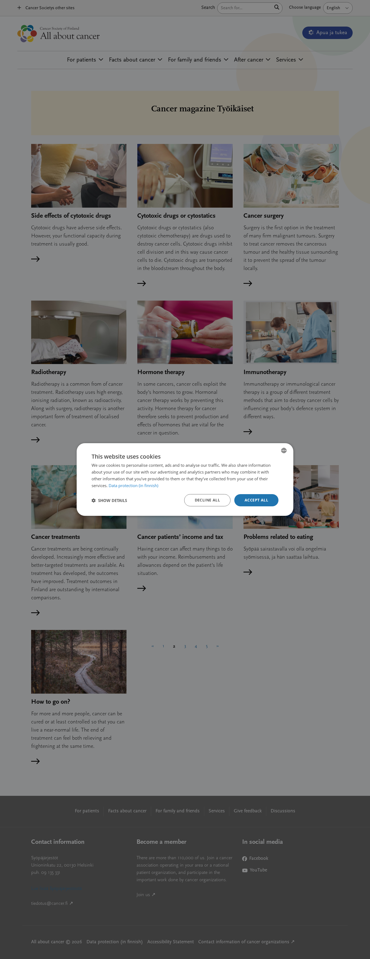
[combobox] (284, 450)
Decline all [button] (207, 500)
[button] (109, 500)
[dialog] (185, 479)
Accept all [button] (256, 500)
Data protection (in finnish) (133, 485)
